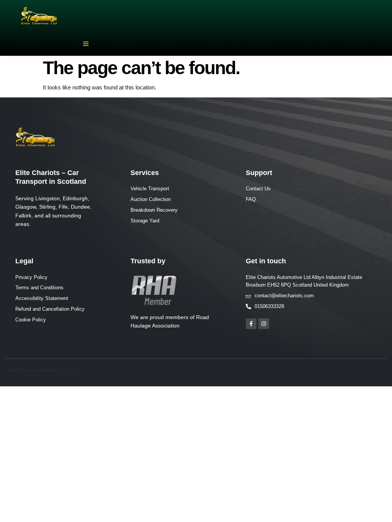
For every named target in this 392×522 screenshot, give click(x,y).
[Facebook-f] (251, 323)
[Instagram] (263, 323)
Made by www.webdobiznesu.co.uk (44, 370)
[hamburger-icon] (85, 44)
